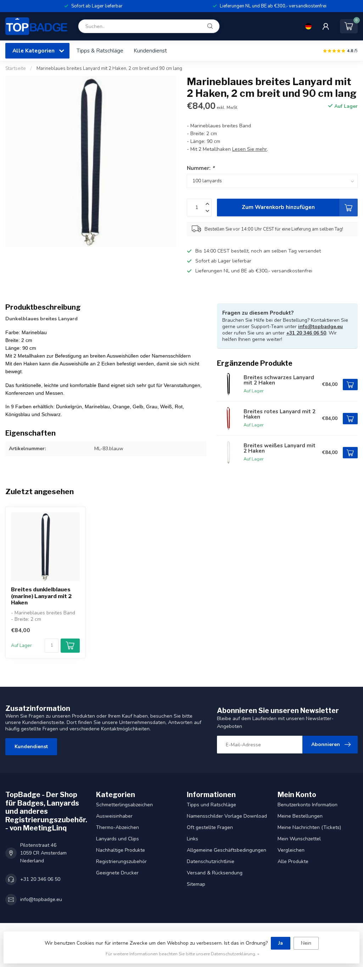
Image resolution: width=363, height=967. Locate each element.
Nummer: (200, 168)
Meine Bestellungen (300, 816)
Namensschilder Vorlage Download (227, 816)
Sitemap (196, 884)
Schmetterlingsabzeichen (124, 804)
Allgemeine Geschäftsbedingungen (226, 850)
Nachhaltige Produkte (120, 850)
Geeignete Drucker (117, 872)
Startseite (15, 68)
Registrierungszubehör (121, 861)
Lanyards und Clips (117, 838)
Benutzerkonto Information (307, 804)
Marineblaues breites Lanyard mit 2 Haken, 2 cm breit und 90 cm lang (109, 68)
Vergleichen (291, 850)
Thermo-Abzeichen (117, 827)
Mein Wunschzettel (299, 838)
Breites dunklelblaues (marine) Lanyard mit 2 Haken (41, 596)
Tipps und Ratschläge (211, 804)
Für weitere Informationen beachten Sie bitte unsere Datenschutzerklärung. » (182, 954)
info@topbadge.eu (320, 326)
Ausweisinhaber (114, 816)
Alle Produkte (293, 861)
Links (192, 838)
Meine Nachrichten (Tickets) (309, 827)
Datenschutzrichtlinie (210, 861)
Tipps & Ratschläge (100, 50)
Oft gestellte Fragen (210, 827)
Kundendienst (150, 50)
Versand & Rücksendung (214, 872)
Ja (280, 943)
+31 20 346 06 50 (306, 333)
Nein (306, 943)
